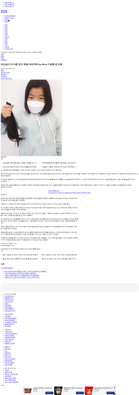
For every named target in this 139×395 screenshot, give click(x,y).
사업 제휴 (8, 376)
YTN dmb (8, 305)
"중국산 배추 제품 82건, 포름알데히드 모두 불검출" (22, 275)
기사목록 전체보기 (7, 268)
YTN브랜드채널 (10, 16)
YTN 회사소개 (9, 296)
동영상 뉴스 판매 (10, 378)
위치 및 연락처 (9, 363)
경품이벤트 (8, 361)
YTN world (8, 307)
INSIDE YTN (9, 298)
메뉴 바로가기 (9, 2)
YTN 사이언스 (9, 300)
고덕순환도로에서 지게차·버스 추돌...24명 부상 (20, 273)
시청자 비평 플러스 (11, 333)
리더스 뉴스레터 (10, 359)
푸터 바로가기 (9, 6)
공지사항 (8, 349)
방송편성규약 (9, 324)
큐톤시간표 (8, 372)
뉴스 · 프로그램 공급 (11, 382)
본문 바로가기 (9, 4)
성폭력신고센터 (10, 343)
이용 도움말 (8, 365)
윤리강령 (8, 326)
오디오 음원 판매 (10, 380)
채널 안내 (8, 355)
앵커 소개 (8, 357)
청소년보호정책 (10, 320)
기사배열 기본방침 (11, 322)
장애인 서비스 (9, 18)
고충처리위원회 (10, 337)
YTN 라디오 (9, 301)
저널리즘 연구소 (10, 311)
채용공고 (8, 353)
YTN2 (7, 303)
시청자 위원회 (9, 335)
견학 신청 (8, 341)
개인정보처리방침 (11, 318)
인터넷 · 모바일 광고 (11, 374)
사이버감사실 (9, 339)
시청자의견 (8, 331)
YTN (4, 11)
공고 (6, 351)
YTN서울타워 (9, 309)
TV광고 (7, 370)
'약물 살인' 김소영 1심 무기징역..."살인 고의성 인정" (22, 277)
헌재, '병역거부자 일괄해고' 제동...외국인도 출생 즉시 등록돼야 (26, 271)
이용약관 (8, 316)
